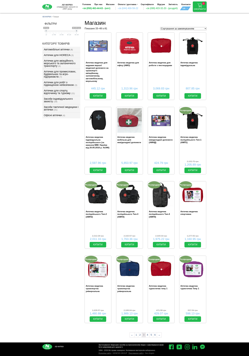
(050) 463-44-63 (92, 8)
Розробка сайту (105, 353)
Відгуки (161, 4)
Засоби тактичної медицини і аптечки (61, 108)
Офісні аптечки (54, 115)
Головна (86, 4)
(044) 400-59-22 (128, 8)
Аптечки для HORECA (59, 55)
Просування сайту (136, 353)
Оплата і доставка (127, 4)
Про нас (98, 4)
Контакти (186, 4)
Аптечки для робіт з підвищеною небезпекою (60, 83)
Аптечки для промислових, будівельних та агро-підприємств (60, 74)
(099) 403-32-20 (156, 8)
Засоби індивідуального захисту (58, 100)
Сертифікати (147, 4)
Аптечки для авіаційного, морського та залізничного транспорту (60, 63)
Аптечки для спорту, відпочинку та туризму (59, 92)
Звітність (173, 4)
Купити (98, 96)
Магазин (110, 4)
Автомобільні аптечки (58, 49)
